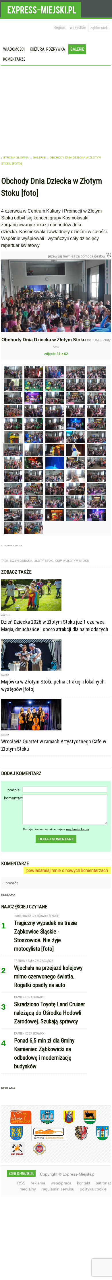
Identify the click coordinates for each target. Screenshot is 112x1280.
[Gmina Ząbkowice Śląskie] (43, 1123)
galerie (39, 157)
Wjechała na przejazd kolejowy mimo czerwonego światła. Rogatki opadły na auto (48, 976)
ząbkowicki (99, 27)
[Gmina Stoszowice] (44, 1139)
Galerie (77, 49)
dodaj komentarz (56, 839)
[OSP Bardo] (35, 1154)
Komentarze (14, 59)
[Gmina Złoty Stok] (77, 1139)
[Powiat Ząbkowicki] (16, 1123)
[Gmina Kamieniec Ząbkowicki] (12, 1139)
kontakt (83, 1183)
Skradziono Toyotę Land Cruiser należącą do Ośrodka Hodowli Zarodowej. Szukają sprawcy (49, 1013)
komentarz (13, 798)
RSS (21, 1183)
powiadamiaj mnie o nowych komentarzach (67, 870)
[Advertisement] (56, 108)
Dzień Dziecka (21, 560)
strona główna (16, 157)
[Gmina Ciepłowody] (85, 1123)
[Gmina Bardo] (64, 1123)
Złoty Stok (43, 560)
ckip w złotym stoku (72, 560)
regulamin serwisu (57, 1189)
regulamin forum (77, 829)
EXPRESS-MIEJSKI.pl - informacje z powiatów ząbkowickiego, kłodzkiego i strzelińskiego (41, 9)
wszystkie (77, 27)
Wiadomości (14, 49)
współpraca (61, 1183)
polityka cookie (93, 1189)
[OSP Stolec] (12, 1155)
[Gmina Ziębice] (98, 1139)
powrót (11, 883)
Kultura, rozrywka (47, 49)
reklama (38, 1183)
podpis (13, 790)
